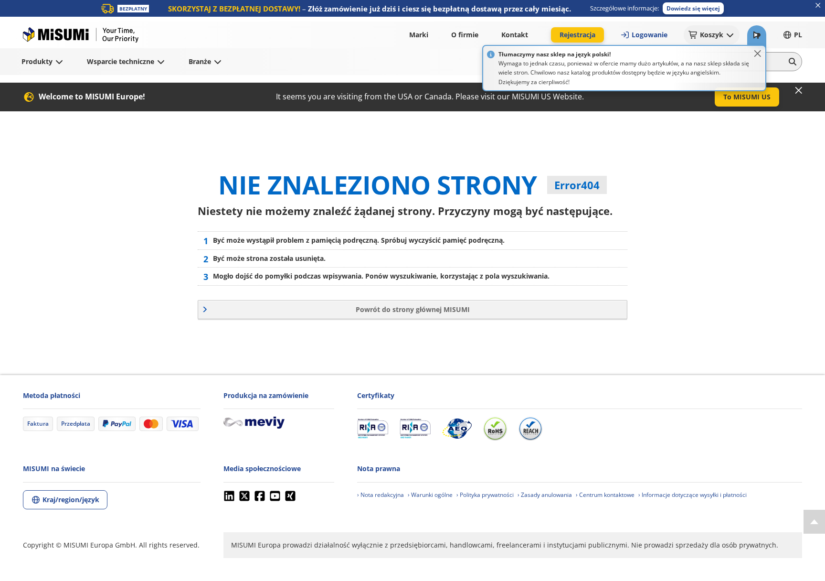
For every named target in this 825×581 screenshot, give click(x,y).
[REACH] (530, 429)
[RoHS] (495, 429)
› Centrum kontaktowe (605, 495)
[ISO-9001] (372, 429)
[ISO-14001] (415, 429)
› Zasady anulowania (545, 495)
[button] (693, 8)
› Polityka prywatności (485, 495)
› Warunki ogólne (430, 495)
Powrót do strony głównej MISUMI (413, 309)
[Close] (757, 53)
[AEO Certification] (457, 429)
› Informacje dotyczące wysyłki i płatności (692, 495)
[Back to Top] (814, 522)
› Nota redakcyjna (380, 495)
